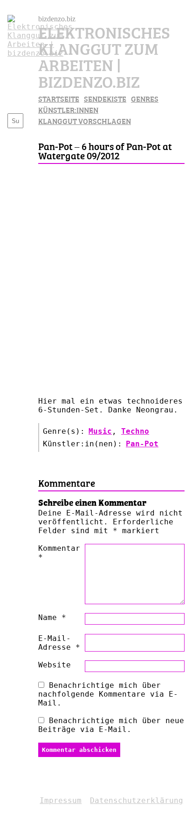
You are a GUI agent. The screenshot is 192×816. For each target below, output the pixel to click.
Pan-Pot (142, 443)
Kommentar (59, 552)
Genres (144, 98)
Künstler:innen (68, 109)
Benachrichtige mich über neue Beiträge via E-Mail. (111, 725)
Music (100, 431)
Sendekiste (105, 98)
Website (54, 664)
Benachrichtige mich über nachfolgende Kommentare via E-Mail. (108, 694)
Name (52, 617)
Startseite (58, 98)
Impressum (61, 800)
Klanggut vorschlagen (84, 120)
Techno (135, 431)
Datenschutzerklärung (136, 800)
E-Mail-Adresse (59, 643)
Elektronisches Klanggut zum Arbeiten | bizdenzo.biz (104, 56)
